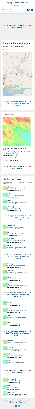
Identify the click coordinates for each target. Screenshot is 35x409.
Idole (9, 322)
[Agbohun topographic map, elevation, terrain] (5, 393)
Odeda (20, 355)
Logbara (10, 341)
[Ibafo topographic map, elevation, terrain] (5, 278)
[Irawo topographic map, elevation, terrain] (5, 195)
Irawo (9, 194)
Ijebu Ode (21, 195)
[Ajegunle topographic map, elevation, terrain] (5, 348)
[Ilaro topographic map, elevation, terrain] (5, 233)
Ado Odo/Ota (22, 202)
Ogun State (15, 189)
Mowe (9, 302)
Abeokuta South (23, 189)
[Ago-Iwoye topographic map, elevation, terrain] (5, 227)
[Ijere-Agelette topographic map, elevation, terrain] (5, 380)
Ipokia (20, 324)
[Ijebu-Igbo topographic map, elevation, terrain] (5, 265)
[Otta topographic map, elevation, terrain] (5, 387)
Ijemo (9, 245)
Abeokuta (10, 187)
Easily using (18, 103)
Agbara (9, 200)
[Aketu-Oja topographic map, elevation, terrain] (5, 208)
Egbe (9, 354)
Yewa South (22, 234)
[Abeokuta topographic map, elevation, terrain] (5, 188)
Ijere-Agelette (12, 379)
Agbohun (10, 392)
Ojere (9, 284)
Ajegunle (10, 347)
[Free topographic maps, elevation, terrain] (3, 46)
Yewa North (22, 240)
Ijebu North (22, 227)
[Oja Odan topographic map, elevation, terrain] (5, 240)
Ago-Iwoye (11, 225)
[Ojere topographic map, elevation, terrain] (5, 285)
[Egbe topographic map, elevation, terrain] (5, 355)
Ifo (19, 208)
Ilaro (9, 232)
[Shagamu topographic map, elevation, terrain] (17, 131)
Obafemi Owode (23, 247)
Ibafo (9, 277)
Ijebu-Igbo (11, 264)
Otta (9, 386)
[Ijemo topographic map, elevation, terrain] (5, 247)
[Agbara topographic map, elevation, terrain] (5, 201)
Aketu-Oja (11, 207)
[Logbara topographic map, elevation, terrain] (5, 342)
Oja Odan (10, 239)
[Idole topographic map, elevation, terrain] (5, 323)
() (17, 152)
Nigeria (9, 189)
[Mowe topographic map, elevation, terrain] (5, 303)
